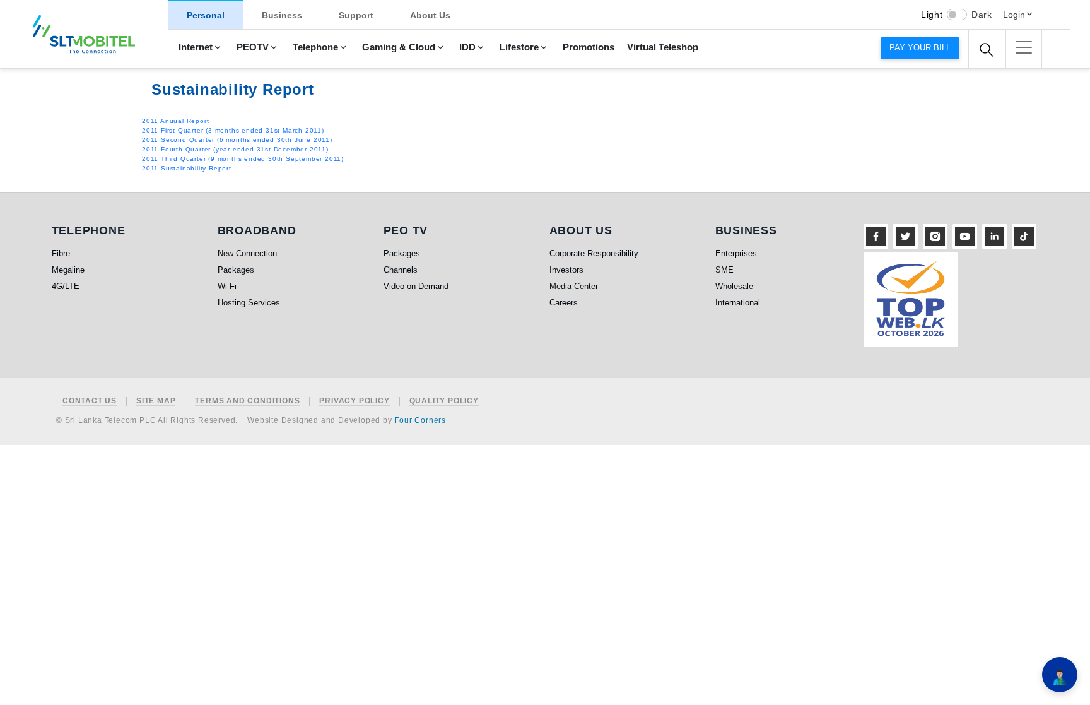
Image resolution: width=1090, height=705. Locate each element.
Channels (401, 270)
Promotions (588, 47)
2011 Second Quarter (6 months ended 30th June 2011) (237, 139)
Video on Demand (416, 286)
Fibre (61, 253)
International (737, 302)
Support (356, 15)
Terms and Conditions (247, 401)
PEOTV (253, 47)
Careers (563, 302)
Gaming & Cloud (398, 47)
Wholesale (734, 286)
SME (724, 270)
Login (1014, 14)
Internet (196, 47)
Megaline (68, 270)
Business (282, 15)
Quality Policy (444, 401)
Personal (206, 15)
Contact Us (89, 401)
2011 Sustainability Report (186, 168)
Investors (566, 270)
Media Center (573, 286)
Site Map (155, 401)
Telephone (315, 47)
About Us (430, 15)
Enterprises (736, 253)
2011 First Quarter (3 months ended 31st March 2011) (233, 130)
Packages (236, 270)
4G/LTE (65, 286)
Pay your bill (920, 47)
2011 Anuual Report (175, 120)
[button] (1023, 47)
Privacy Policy (354, 401)
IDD (467, 47)
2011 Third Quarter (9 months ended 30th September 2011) (243, 158)
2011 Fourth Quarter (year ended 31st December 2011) (235, 149)
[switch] (957, 14)
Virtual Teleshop (662, 47)
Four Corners (420, 420)
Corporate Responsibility (593, 253)
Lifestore (519, 47)
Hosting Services (249, 302)
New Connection (247, 253)
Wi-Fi (227, 286)
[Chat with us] (1059, 674)
